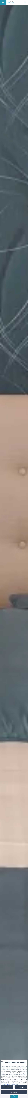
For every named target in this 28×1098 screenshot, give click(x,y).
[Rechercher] (14, 1096)
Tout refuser (7, 1087)
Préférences (14, 1092)
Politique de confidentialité (11, 1084)
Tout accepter (21, 1087)
